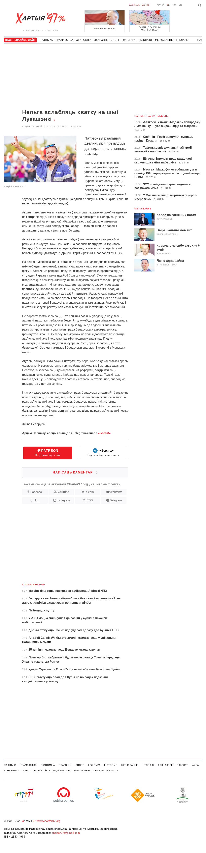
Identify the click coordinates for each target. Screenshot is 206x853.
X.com (89, 492)
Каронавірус (82, 770)
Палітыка (46, 40)
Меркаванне (164, 40)
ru (174, 5)
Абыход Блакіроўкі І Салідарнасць (46, 770)
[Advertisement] (66, 77)
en (180, 5)
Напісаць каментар (75, 472)
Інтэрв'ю (182, 40)
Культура (129, 40)
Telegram (116, 500)
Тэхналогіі (165, 765)
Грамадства (64, 40)
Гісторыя (145, 40)
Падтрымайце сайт (47, 453)
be (168, 5)
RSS (90, 500)
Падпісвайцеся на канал (103, 453)
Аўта (195, 765)
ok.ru (37, 500)
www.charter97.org (49, 820)
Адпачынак (11, 770)
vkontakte (115, 492)
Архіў (160, 5)
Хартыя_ (40, 18)
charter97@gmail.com (66, 832)
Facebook (36, 492)
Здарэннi (101, 40)
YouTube (63, 492)
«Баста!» (104, 433)
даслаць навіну (139, 5)
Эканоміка (83, 40)
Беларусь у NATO (106, 770)
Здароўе (182, 765)
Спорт (115, 40)
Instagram (63, 500)
